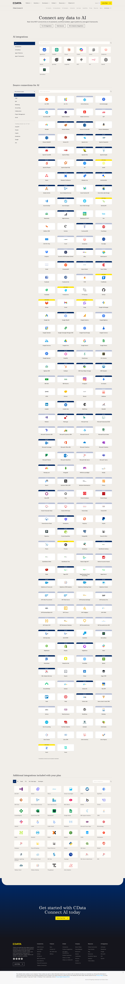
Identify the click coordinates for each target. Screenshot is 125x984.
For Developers (65, 8)
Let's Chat (104, 3)
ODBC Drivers (40, 947)
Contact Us (78, 963)
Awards (77, 954)
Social (16, 117)
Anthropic (103, 947)
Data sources (60, 26)
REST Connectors (41, 958)
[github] (19, 959)
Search (96, 3)
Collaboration (18, 111)
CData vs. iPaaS (66, 957)
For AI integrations (47, 26)
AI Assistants (18, 46)
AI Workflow (18, 49)
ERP (16, 101)
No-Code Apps (32, 781)
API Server (39, 956)
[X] (17, 959)
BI (17, 781)
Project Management (20, 114)
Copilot (16, 133)
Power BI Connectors (42, 963)
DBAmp (51, 954)
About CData (78, 947)
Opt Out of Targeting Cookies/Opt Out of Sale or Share (96, 979)
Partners (77, 958)
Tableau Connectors (42, 965)
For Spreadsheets (56, 8)
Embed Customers (66, 955)
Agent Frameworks (19, 56)
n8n (16, 142)
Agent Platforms (19, 53)
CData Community (92, 947)
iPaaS (21, 781)
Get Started (106, 8)
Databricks (17, 136)
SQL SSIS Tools (53, 951)
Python (38, 954)
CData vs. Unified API (67, 960)
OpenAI (102, 958)
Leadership (78, 956)
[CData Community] (22, 959)
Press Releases (78, 949)
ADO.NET (39, 951)
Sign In (101, 8)
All (15, 43)
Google (16, 139)
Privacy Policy (99, 975)
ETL (26, 781)
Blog (89, 951)
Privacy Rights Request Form (63, 976)
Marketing (17, 104)
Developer (40, 781)
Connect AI (52, 949)
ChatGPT (17, 126)
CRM (16, 98)
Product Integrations (67, 949)
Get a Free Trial (61, 918)
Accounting (17, 108)
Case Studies (91, 949)
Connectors (72, 8)
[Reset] (108, 43)
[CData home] (18, 3)
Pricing (90, 8)
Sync (51, 947)
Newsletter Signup (92, 956)
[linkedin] (14, 959)
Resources (90, 954)
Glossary (90, 958)
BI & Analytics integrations (76, 26)
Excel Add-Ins (40, 960)
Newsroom (77, 951)
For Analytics (48, 8)
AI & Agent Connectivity (65, 952)
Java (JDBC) (40, 949)
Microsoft (103, 954)
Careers (77, 960)
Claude (16, 130)
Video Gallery (91, 960)
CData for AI (71, 3)
